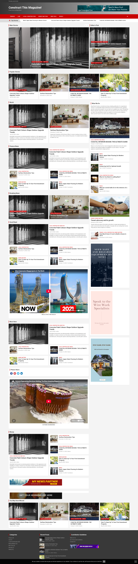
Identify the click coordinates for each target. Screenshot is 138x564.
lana (21, 66)
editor (99, 45)
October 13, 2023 (63, 187)
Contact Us (72, 541)
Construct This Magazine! (25, 7)
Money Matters (43, 16)
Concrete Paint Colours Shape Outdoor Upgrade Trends (33, 20)
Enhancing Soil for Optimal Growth (110, 166)
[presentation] (86, 25)
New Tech (53, 16)
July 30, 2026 (94, 45)
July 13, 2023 (102, 168)
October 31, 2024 (74, 97)
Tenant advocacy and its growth (102, 220)
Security (10, 547)
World (61, 16)
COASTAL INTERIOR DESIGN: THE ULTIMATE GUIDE (81, 20)
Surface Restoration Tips (58, 20)
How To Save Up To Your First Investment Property (111, 20)
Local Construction (29, 16)
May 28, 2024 (104, 97)
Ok (104, 561)
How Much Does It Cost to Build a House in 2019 (112, 234)
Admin (80, 97)
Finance (12, 16)
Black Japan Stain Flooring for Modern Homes (71, 184)
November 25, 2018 (103, 237)
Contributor (70, 187)
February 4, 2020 (94, 222)
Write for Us (73, 537)
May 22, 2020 (102, 191)
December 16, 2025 (14, 66)
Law (19, 16)
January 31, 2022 (103, 178)
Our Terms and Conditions (76, 539)
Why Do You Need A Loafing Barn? (110, 177)
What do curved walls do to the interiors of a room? (113, 188)
